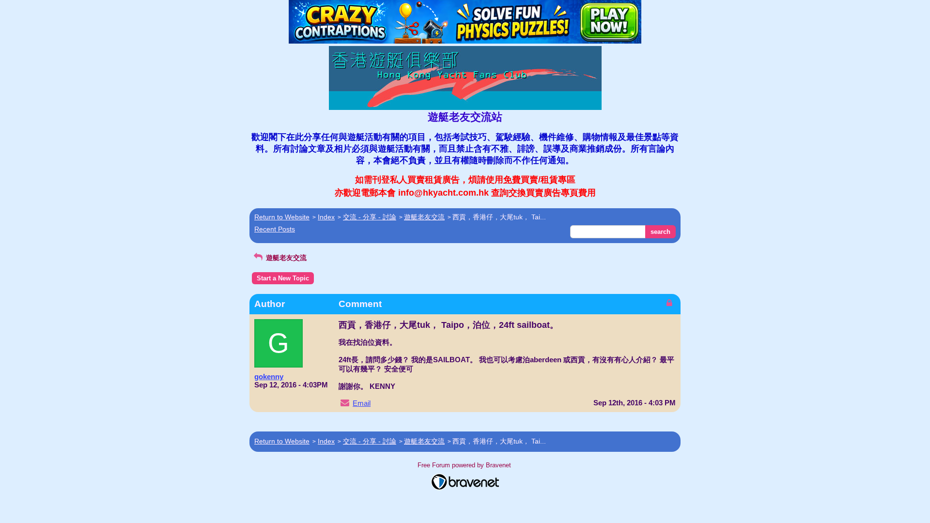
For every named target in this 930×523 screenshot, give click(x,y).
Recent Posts (274, 229)
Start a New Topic (283, 278)
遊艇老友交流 (424, 217)
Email (362, 403)
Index (326, 217)
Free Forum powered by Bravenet (465, 465)
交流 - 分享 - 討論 (369, 217)
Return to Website (282, 217)
